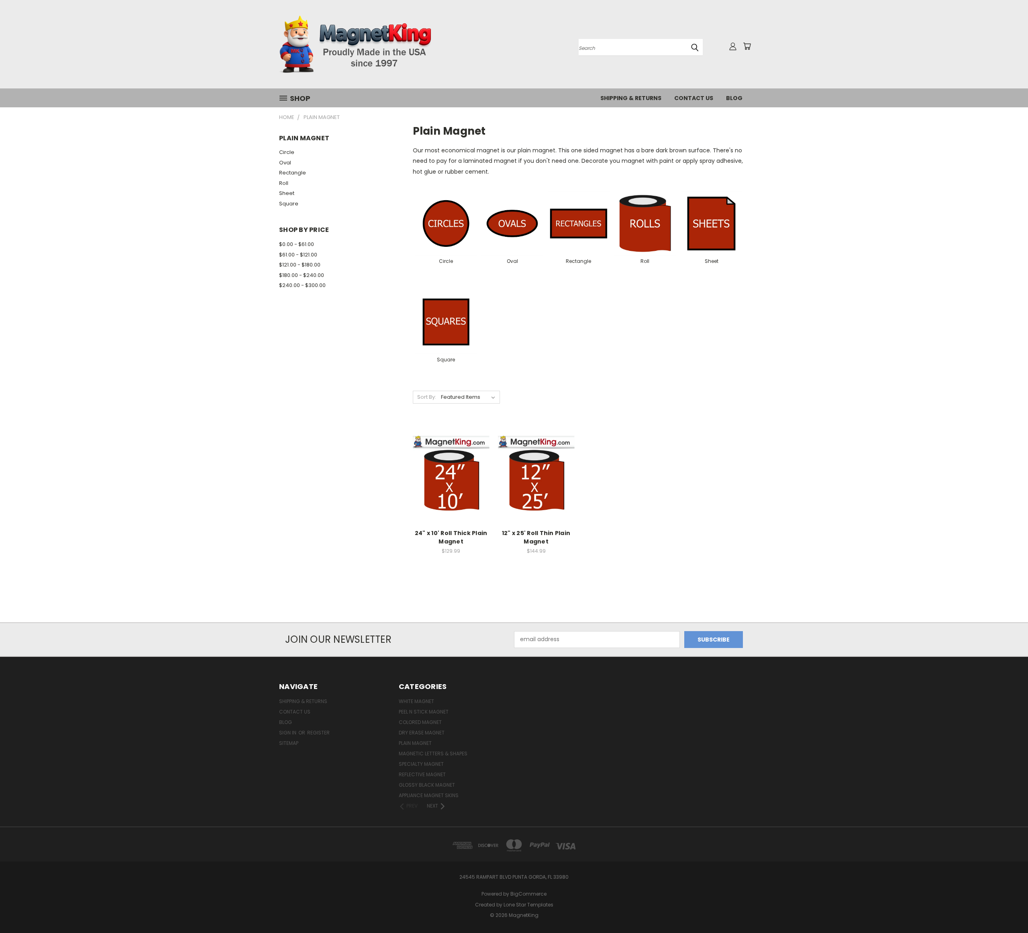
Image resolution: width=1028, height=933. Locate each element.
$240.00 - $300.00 (302, 285)
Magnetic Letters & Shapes (433, 753)
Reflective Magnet (422, 774)
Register (318, 732)
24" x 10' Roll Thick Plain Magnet (451, 537)
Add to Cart (451, 488)
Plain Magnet (415, 743)
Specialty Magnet (421, 764)
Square (288, 203)
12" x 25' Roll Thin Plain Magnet (536, 537)
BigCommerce (528, 893)
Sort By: (426, 397)
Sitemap (288, 743)
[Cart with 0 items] (747, 46)
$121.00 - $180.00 (299, 265)
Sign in (288, 732)
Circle (286, 152)
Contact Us (693, 98)
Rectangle (292, 172)
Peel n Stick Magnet (424, 711)
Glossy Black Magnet (427, 784)
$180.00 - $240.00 (301, 275)
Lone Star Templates (528, 904)
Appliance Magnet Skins (429, 795)
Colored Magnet (420, 722)
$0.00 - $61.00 (296, 244)
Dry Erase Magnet (422, 732)
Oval (285, 162)
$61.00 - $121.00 (298, 254)
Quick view (451, 457)
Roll (283, 183)
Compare (448, 473)
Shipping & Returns (630, 98)
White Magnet (416, 701)
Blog (734, 98)
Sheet (286, 193)
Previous (1007, 908)
